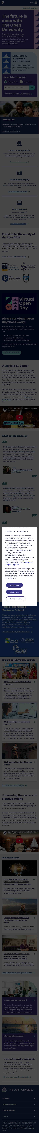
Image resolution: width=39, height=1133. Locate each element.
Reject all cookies (14, 592)
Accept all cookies (14, 585)
